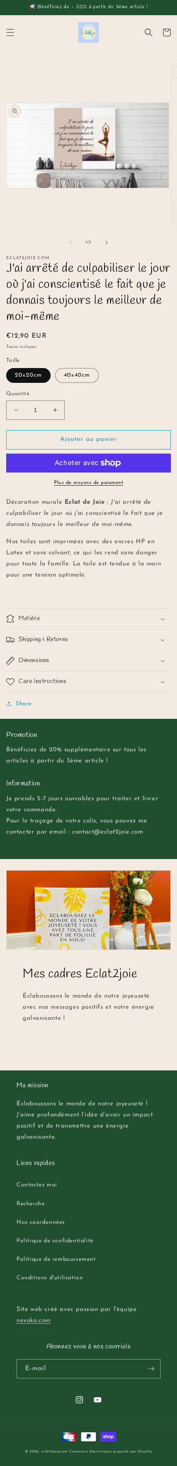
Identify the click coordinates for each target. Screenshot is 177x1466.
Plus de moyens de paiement (88, 482)
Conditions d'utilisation (49, 1278)
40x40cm (77, 375)
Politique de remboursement (56, 1259)
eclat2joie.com (55, 1451)
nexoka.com (33, 1321)
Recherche (30, 1204)
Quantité (18, 393)
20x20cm (28, 375)
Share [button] (24, 704)
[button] (10, 32)
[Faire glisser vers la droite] (107, 243)
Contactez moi (36, 1185)
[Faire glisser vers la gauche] (70, 243)
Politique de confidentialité (54, 1241)
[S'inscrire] (151, 1368)
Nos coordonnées (40, 1222)
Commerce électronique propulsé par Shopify (110, 1451)
